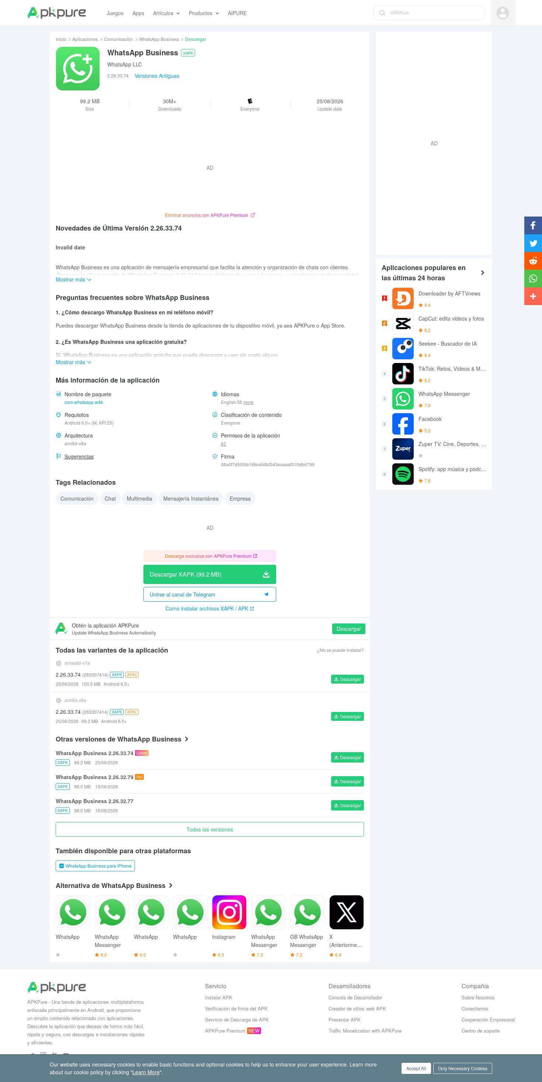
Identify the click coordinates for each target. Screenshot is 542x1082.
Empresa (240, 498)
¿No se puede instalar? (340, 650)
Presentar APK (345, 1019)
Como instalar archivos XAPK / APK (207, 608)
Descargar (349, 628)
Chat (110, 498)
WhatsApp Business (159, 39)
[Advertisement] (431, 142)
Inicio (61, 39)
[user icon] (502, 13)
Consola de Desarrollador (355, 997)
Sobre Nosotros (478, 997)
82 (223, 443)
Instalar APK (218, 997)
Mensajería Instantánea (191, 498)
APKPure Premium (225, 1030)
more (248, 402)
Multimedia (139, 498)
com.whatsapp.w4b (84, 402)
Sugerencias (79, 456)
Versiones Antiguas (157, 75)
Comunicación (118, 39)
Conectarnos (475, 1008)
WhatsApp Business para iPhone (99, 866)
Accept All (416, 1068)
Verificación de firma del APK (236, 1008)
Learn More (146, 1072)
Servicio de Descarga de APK (237, 1019)
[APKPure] (56, 13)
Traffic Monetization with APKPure (365, 1030)
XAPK (188, 53)
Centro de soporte (481, 1030)
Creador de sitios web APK (357, 1008)
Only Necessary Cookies (462, 1068)
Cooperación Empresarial (488, 1019)
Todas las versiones (210, 829)
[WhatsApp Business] (78, 68)
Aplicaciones (85, 39)
